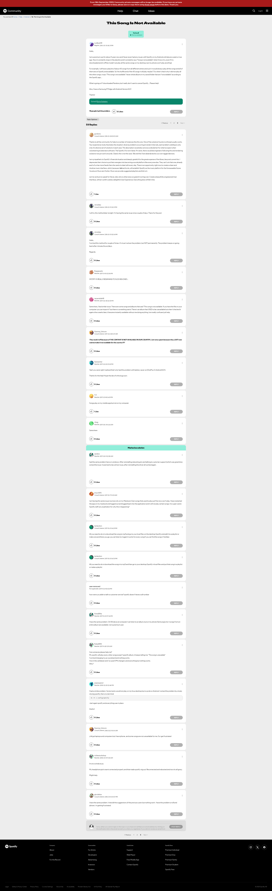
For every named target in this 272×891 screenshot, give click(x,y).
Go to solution (137, 35)
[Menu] (267, 10)
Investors (91, 864)
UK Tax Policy (98, 887)
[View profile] (91, 44)
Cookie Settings (47, 887)
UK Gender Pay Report (112, 887)
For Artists (92, 850)
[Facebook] (264, 847)
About (52, 850)
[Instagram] (250, 847)
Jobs (51, 855)
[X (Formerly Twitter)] (257, 847)
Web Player (131, 855)
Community (14, 11)
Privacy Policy (34, 887)
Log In (260, 11)
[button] (182, 44)
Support (130, 850)
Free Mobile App (133, 860)
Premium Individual (172, 850)
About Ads (59, 887)
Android (27, 17)
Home (15, 17)
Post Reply (175, 827)
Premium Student (171, 864)
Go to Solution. (102, 101)
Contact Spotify (132, 864)
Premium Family (171, 860)
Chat (135, 11)
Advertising (92, 860)
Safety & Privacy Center (19, 887)
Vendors (91, 869)
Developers (92, 855)
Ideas (151, 11)
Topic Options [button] (92, 119)
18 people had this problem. (99, 111)
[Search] (254, 10)
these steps (150, 4)
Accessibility (71, 887)
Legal (7, 887)
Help (120, 11)
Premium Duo (170, 855)
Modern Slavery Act (84, 887)
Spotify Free (169, 869)
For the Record (55, 860)
